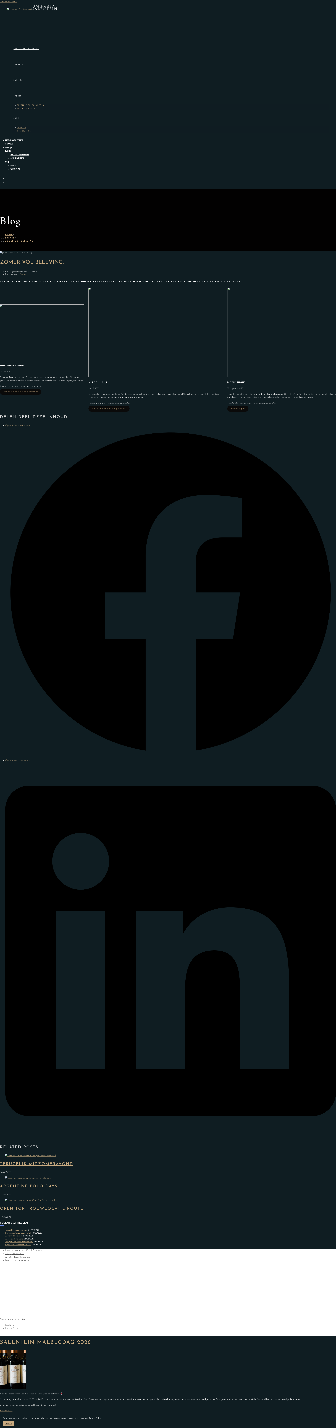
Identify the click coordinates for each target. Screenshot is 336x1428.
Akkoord (8, 1424)
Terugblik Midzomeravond (36, 1164)
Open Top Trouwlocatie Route (41, 1209)
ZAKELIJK (8, 147)
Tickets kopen (238, 408)
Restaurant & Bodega (14, 140)
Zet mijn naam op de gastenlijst (20, 392)
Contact (13, 165)
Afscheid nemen (17, 158)
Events (8, 151)
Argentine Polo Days (29, 1186)
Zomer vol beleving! (20, 240)
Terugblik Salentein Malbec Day (19, 1242)
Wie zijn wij (15, 169)
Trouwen (9, 143)
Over (7, 161)
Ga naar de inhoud (8, 2)
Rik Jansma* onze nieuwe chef (18, 1233)
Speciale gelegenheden (19, 154)
